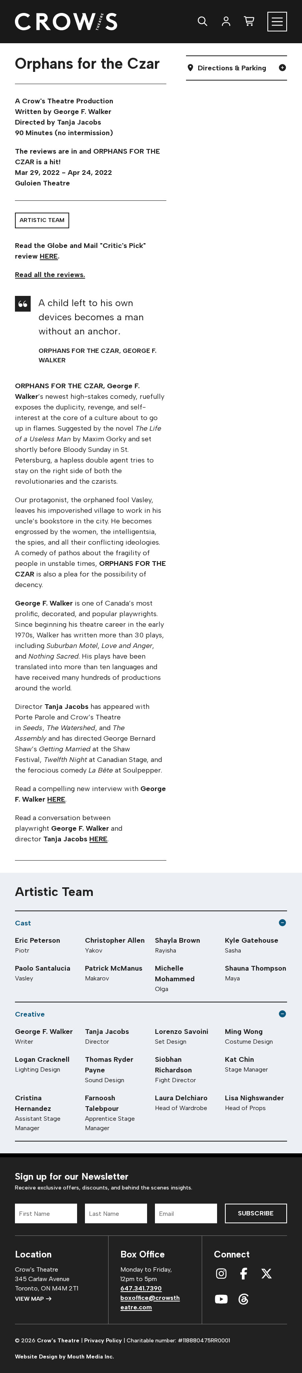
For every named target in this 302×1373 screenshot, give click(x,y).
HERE (49, 256)
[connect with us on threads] (243, 1299)
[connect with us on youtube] (221, 1299)
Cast (23, 923)
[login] (226, 21)
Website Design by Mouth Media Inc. (64, 1356)
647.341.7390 (141, 1288)
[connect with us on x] (266, 1274)
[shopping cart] (250, 21)
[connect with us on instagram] (221, 1274)
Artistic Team (42, 220)
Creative (30, 1014)
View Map (30, 1299)
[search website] (202, 21)
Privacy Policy (103, 1340)
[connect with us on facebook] (243, 1274)
